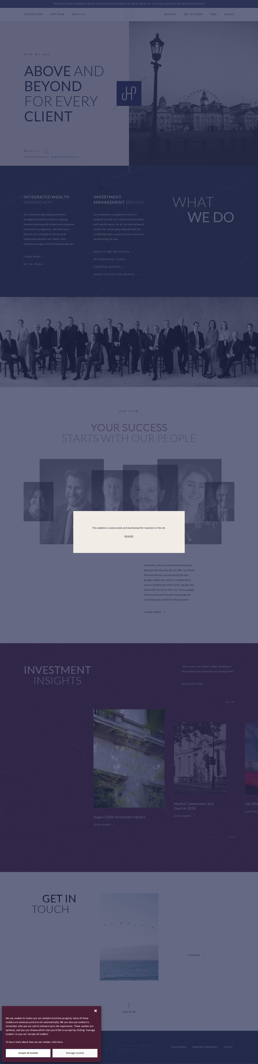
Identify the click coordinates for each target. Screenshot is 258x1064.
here (60, 1042)
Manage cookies (75, 1053)
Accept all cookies (28, 1053)
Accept (128, 536)
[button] (95, 1011)
